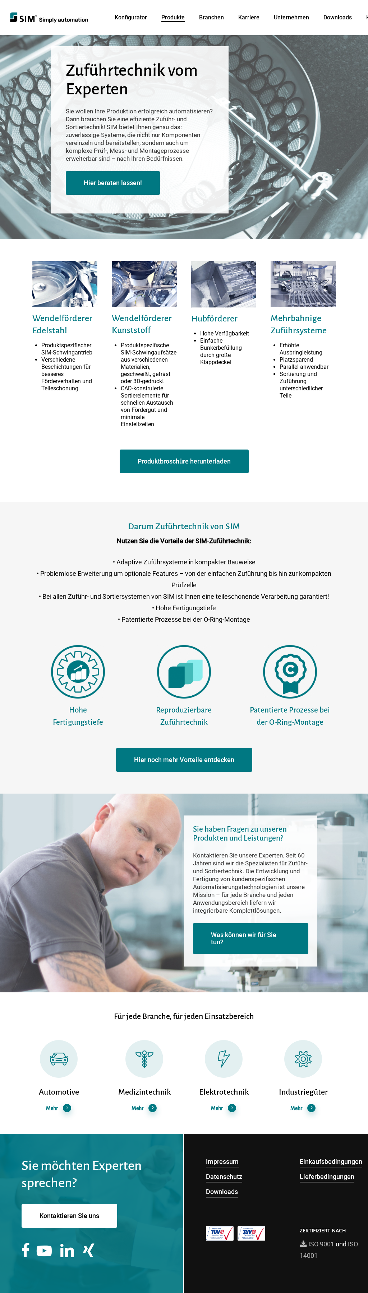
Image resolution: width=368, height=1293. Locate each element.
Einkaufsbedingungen (331, 1161)
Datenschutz (224, 1176)
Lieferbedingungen (327, 1176)
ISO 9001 (320, 1244)
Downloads (222, 1191)
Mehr (52, 1108)
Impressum (222, 1161)
